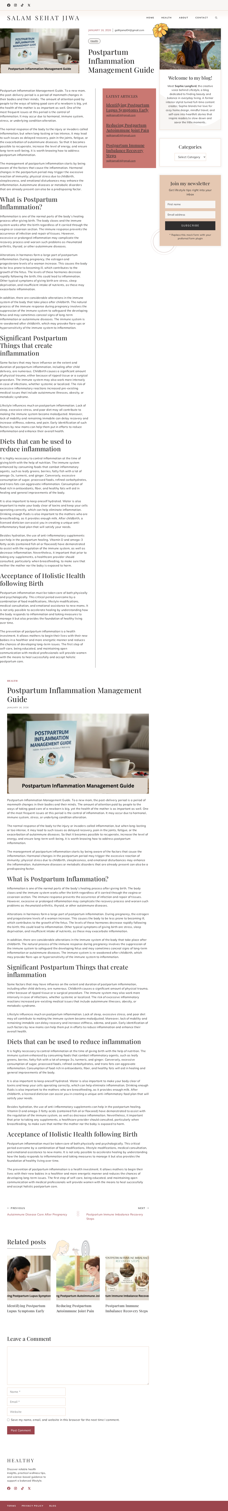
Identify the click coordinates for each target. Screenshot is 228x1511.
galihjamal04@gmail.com (121, 115)
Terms (11, 1506)
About (183, 17)
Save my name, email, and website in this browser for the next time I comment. (65, 1420)
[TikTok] (22, 5)
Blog (52, 1506)
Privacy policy (32, 1506)
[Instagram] (15, 5)
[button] (216, 17)
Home (150, 17)
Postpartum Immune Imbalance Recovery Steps (125, 150)
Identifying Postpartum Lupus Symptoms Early (127, 107)
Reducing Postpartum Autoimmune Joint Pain (127, 127)
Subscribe (190, 225)
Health (166, 17)
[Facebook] (8, 5)
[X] (29, 5)
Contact (201, 17)
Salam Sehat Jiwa (43, 18)
